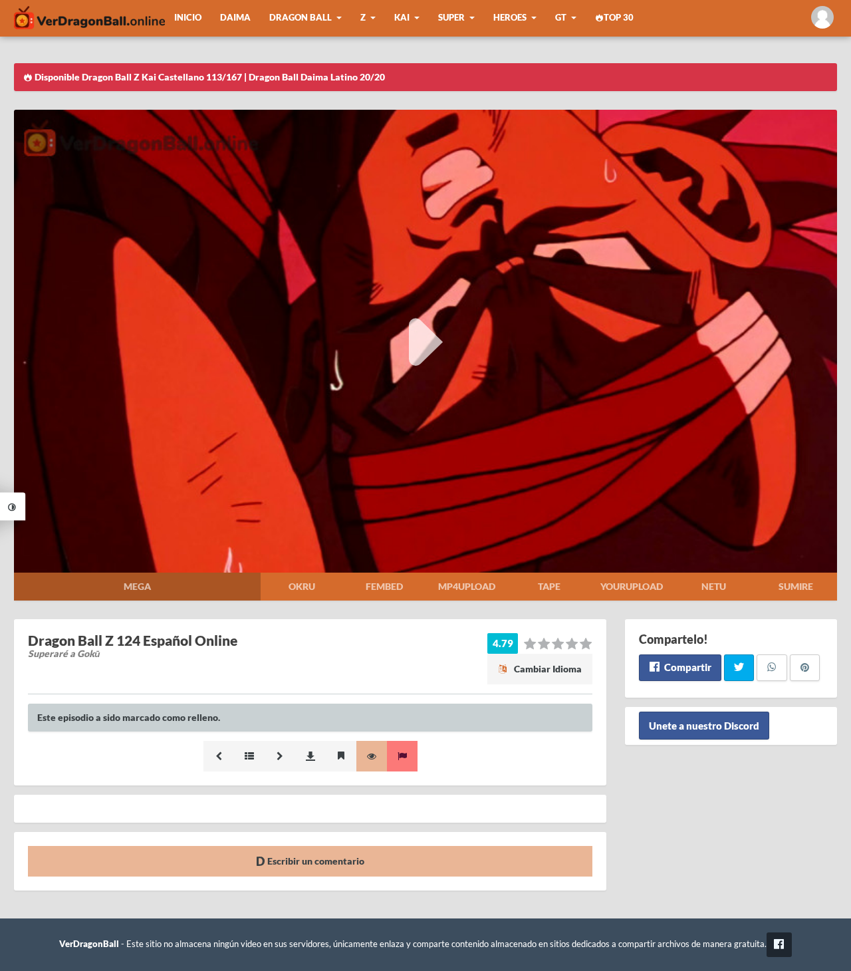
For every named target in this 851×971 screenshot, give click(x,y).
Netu (713, 586)
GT (560, 18)
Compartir (686, 667)
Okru (302, 586)
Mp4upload (466, 586)
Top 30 (619, 18)
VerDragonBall (89, 944)
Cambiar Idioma (547, 668)
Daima (235, 18)
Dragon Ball (300, 18)
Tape (549, 586)
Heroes (510, 18)
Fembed (384, 586)
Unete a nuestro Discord (704, 726)
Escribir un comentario (314, 861)
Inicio (187, 18)
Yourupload (631, 586)
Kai (402, 18)
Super (451, 18)
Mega (137, 586)
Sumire (796, 586)
